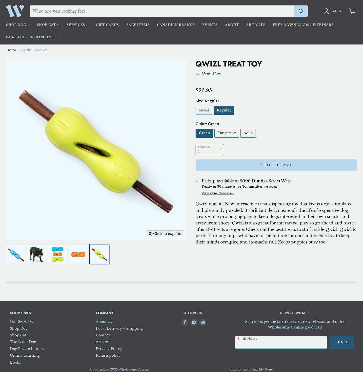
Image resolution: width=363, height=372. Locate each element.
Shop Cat (47, 25)
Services (76, 25)
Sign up (341, 342)
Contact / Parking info (31, 37)
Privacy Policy (109, 349)
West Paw (211, 73)
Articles (255, 25)
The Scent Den (23, 342)
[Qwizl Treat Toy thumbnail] (15, 254)
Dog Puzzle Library (27, 349)
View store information (218, 193)
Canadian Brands (176, 25)
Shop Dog (16, 25)
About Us (104, 321)
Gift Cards (107, 25)
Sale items (137, 25)
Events (210, 25)
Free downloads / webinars (303, 25)
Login (336, 11)
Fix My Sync (263, 369)
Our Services (21, 321)
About (232, 25)
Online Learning (25, 355)
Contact (103, 335)
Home (11, 50)
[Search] (301, 11)
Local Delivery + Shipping (119, 328)
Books (15, 362)
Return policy (108, 355)
